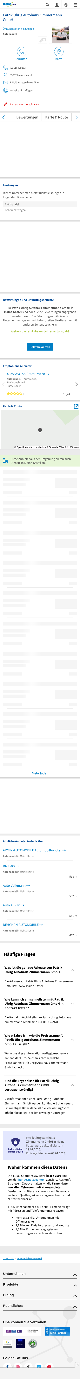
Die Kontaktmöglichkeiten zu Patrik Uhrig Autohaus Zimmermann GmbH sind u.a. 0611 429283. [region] (37, 1019)
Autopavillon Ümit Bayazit (26, 374)
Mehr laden (40, 773)
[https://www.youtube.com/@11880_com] (49, 1367)
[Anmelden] (57, 5)
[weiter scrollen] (76, 117)
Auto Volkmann (14, 885)
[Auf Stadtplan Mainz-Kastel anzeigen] (76, 406)
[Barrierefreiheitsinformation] (66, 5)
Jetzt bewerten (40, 347)
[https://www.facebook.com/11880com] (7, 1367)
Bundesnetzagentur (31, 1179)
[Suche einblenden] (47, 5)
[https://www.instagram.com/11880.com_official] (18, 1367)
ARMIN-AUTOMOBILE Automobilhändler (32, 850)
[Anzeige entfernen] (77, 1365)
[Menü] (75, 5)
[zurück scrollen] (3, 117)
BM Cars (9, 866)
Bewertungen (27, 117)
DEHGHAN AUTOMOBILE (21, 924)
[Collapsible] (72, 970)
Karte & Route (56, 117)
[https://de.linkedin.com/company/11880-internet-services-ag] (39, 1367)
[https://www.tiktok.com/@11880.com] (28, 1367)
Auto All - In (11, 905)
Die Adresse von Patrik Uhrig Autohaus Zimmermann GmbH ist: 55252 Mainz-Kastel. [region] (38, 983)
